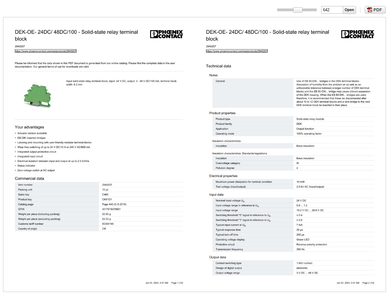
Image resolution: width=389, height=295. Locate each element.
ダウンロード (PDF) (374, 10)
